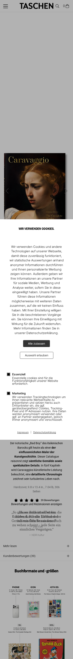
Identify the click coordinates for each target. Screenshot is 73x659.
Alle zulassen (36, 343)
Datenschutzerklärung (44, 432)
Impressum (23, 432)
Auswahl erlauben (36, 355)
